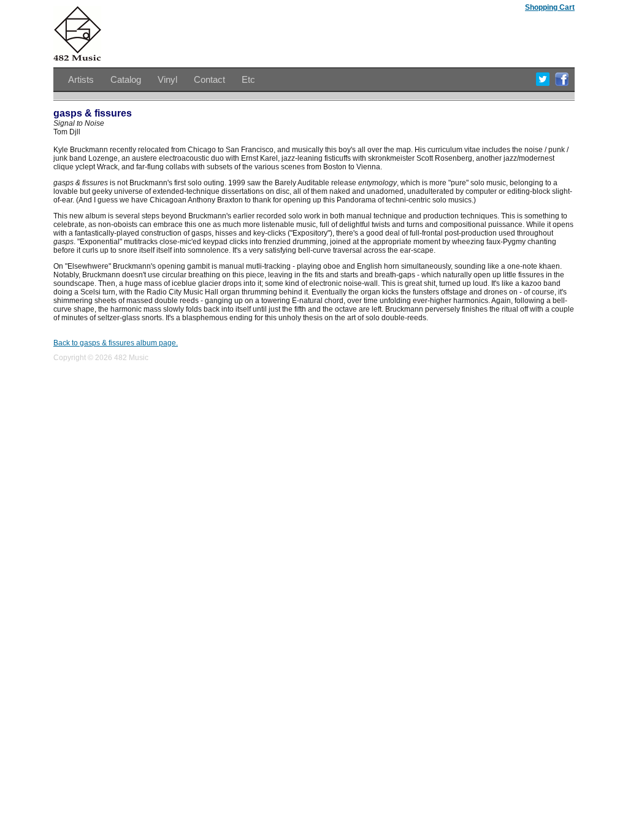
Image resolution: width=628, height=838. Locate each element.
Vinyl (167, 79)
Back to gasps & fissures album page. (115, 343)
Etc (248, 79)
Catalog (125, 79)
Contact (209, 79)
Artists (81, 79)
